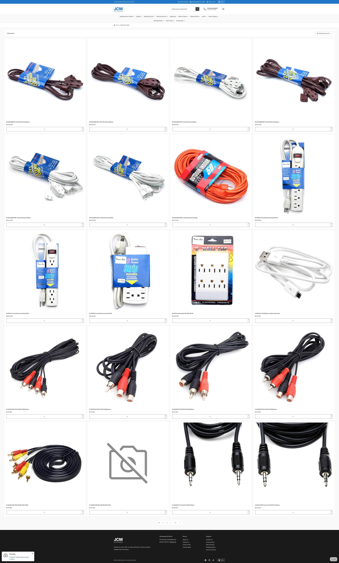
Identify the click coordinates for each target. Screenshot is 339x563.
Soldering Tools (148, 16)
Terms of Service (211, 550)
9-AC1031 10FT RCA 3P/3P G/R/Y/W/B (17, 505)
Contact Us (173, 542)
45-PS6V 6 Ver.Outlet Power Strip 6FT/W (17, 313)
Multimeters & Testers (126, 16)
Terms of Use (187, 544)
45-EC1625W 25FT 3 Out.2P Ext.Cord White (101, 217)
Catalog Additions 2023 (198, 2)
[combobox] (185, 9)
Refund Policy (210, 544)
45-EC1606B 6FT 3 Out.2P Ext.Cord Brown (18, 122)
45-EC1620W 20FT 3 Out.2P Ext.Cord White (18, 217)
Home (117, 25)
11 (175, 522)
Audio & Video (182, 16)
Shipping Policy (210, 547)
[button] (223, 9)
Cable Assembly (124, 25)
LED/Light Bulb (157, 21)
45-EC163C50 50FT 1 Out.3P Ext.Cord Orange (184, 217)
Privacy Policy (187, 547)
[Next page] (180, 523)
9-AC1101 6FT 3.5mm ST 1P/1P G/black (183, 505)
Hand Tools (169, 21)
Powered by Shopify (131, 560)
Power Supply (213, 16)
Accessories (179, 21)
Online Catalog (184, 2)
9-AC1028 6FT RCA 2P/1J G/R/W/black (183, 409)
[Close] (32, 553)
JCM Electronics (122, 560)
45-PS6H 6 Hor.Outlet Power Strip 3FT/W (266, 217)
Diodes (138, 16)
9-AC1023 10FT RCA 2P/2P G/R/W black (17, 409)
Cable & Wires (194, 16)
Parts (203, 16)
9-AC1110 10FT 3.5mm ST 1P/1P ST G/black (267, 505)
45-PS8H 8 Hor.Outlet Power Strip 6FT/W (100, 313)
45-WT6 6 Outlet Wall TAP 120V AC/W (182, 313)
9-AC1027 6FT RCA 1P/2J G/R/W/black (100, 409)
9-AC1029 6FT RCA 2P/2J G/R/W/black (266, 409)
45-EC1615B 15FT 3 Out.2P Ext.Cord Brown (101, 122)
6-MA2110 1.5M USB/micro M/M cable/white (267, 313)
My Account (212, 2)
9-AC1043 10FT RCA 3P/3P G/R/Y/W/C (100, 505)
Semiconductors (161, 16)
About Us (185, 539)
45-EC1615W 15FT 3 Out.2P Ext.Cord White (184, 122)
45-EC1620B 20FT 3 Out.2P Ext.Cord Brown (267, 122)
